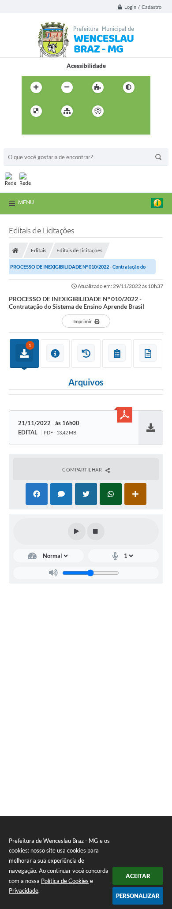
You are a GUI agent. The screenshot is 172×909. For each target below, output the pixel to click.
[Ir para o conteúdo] (123, 111)
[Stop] (96, 531)
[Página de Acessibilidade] (97, 111)
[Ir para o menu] (30, 129)
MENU (26, 202)
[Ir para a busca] (50, 129)
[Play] (77, 531)
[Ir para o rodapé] (69, 129)
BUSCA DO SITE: (30, 144)
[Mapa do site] (67, 111)
